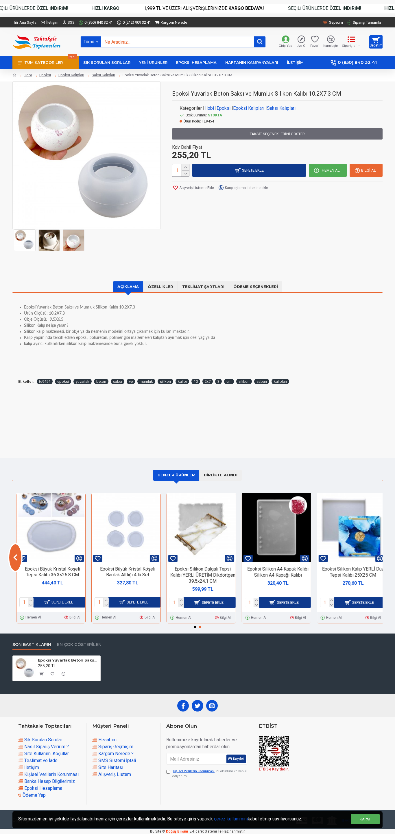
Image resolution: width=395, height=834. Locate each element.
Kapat (365, 819)
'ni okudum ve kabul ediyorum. (209, 773)
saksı (117, 381)
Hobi (28, 75)
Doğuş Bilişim (177, 831)
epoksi (63, 381)
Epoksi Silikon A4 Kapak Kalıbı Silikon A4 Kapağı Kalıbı (274, 572)
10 (196, 381)
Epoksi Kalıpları (71, 75)
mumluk (146, 381)
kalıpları (280, 381)
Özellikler (160, 286)
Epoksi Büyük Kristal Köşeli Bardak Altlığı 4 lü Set (124, 572)
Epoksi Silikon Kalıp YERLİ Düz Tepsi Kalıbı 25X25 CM (349, 572)
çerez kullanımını (231, 819)
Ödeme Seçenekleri (255, 286)
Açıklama (128, 286)
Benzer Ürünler (176, 475)
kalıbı (182, 381)
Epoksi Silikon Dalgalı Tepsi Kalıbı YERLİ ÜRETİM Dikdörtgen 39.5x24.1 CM (199, 575)
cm (229, 381)
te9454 (44, 381)
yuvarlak (82, 381)
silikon (165, 381)
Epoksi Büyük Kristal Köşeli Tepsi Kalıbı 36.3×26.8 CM (48, 572)
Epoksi (45, 75)
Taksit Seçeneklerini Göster (277, 134)
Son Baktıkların (31, 644)
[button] (15, 557)
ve (131, 381)
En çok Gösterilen (79, 644)
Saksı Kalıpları (103, 75)
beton (101, 381)
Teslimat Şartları (203, 286)
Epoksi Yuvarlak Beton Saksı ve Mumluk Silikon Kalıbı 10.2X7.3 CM (68, 660)
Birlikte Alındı (220, 475)
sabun (261, 381)
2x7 (208, 381)
